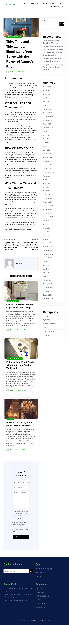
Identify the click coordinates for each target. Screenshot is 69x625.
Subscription (40, 576)
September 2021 (48, 298)
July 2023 (46, 224)
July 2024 (46, 180)
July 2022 (46, 265)
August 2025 (47, 131)
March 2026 (46, 105)
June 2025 (46, 139)
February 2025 (47, 154)
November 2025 (48, 120)
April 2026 (46, 101)
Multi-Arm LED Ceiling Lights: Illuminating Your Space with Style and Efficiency (30, 246)
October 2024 (47, 168)
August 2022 (47, 261)
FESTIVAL (34, 3)
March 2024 (46, 194)
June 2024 (46, 183)
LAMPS (61, 3)
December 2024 (48, 161)
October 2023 (47, 213)
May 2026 (46, 98)
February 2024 (47, 198)
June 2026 (46, 94)
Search (45, 20)
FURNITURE (47, 320)
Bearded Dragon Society (49, 621)
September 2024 (48, 172)
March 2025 (46, 150)
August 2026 (47, 87)
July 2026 (46, 90)
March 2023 (46, 239)
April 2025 (46, 146)
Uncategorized (12, 301)
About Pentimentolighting (44, 569)
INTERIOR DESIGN (48, 3)
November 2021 (48, 291)
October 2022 (47, 258)
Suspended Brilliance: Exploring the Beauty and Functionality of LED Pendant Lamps (12, 246)
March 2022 (46, 276)
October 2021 (47, 295)
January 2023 (47, 246)
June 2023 (46, 228)
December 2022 (48, 250)
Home (26, 3)
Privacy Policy (40, 572)
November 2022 (48, 254)
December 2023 (48, 206)
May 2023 (46, 232)
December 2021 (48, 287)
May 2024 (46, 187)
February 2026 (47, 109)
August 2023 (47, 220)
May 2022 (46, 269)
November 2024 (48, 165)
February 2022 (47, 280)
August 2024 (47, 176)
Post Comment (21, 537)
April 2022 (46, 272)
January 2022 (47, 284)
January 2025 (47, 157)
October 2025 (47, 124)
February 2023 (47, 243)
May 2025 (46, 142)
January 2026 (47, 113)
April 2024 (46, 191)
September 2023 (48, 217)
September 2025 (48, 128)
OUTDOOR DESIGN (57, 7)
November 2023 (48, 209)
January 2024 (47, 202)
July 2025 (46, 135)
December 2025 (48, 116)
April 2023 (46, 235)
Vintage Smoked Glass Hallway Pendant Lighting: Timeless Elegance (53, 67)
